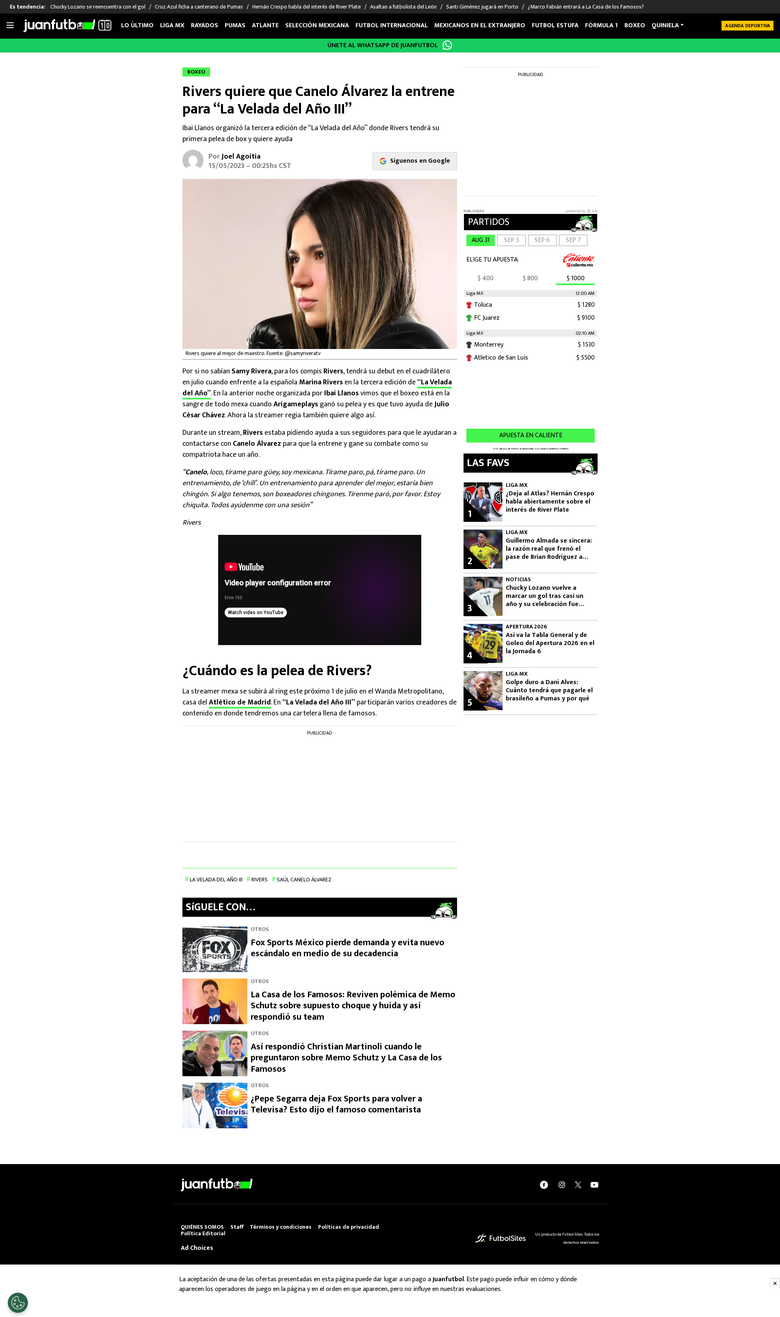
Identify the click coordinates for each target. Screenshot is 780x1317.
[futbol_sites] (500, 1238)
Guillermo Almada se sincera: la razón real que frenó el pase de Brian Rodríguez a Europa (549, 549)
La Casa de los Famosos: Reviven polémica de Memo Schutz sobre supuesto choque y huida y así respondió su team (353, 1006)
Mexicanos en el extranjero (479, 25)
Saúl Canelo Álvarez (304, 879)
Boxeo (634, 25)
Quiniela (665, 25)
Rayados (204, 25)
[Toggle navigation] (10, 25)
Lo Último (137, 25)
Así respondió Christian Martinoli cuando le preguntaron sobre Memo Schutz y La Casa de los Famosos (346, 1058)
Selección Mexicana (317, 25)
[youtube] (594, 1185)
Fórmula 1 (601, 25)
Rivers (259, 879)
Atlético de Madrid (240, 702)
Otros (260, 929)
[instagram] (562, 1185)
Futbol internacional (391, 25)
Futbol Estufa (555, 25)
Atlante (265, 25)
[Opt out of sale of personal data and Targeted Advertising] (18, 1303)
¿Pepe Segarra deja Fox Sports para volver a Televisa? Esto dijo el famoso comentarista (336, 1104)
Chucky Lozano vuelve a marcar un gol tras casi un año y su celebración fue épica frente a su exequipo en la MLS (550, 596)
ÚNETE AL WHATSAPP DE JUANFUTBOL (382, 45)
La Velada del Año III (216, 879)
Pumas (235, 25)
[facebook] (544, 1185)
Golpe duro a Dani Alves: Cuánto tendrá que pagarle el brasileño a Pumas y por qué (549, 690)
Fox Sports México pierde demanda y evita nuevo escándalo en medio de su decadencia (347, 948)
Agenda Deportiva (747, 26)
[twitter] (578, 1185)
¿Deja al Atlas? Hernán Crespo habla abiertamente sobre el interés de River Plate (550, 502)
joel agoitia (240, 156)
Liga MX (172, 25)
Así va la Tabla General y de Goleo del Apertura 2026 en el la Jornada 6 (550, 643)
